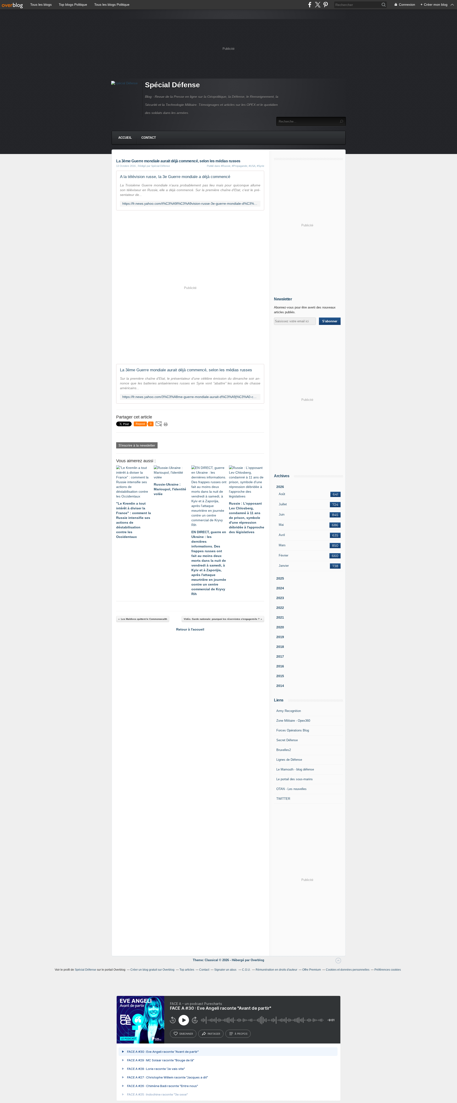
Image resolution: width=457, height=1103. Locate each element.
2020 (280, 627)
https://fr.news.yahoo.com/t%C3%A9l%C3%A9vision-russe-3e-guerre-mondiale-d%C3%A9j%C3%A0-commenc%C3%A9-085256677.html (190, 203)
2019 (280, 637)
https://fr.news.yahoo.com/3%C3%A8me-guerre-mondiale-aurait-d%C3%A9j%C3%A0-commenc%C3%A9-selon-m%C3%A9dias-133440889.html (190, 397)
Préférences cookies (387, 969)
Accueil (125, 137)
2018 (280, 647)
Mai (281, 525)
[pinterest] (325, 4)
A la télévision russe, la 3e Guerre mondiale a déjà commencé (175, 176)
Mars (282, 545)
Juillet (283, 504)
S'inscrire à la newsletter (137, 445)
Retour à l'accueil (190, 629)
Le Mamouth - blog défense (295, 769)
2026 (280, 487)
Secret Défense (287, 740)
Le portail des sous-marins (294, 779)
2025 (280, 578)
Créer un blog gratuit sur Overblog (152, 969)
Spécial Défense (172, 85)
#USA (252, 165)
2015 (280, 676)
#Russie (225, 165)
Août (282, 494)
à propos (241, 1033)
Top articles (186, 969)
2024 (280, 588)
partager (214, 1033)
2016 (280, 666)
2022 (280, 608)
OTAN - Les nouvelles (291, 789)
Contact (148, 137)
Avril (282, 535)
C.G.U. (246, 969)
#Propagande (239, 165)
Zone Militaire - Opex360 (293, 720)
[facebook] (310, 4)
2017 (280, 656)
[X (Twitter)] (318, 4)
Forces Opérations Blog (292, 730)
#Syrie (260, 165)
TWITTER (283, 798)
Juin (281, 514)
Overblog (257, 960)
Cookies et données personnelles (347, 969)
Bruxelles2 (283, 750)
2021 (280, 617)
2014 (280, 686)
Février (283, 555)
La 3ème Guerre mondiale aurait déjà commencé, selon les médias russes (186, 370)
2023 (280, 598)
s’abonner (186, 1033)
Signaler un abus (225, 969)
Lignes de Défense (289, 759)
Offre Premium (311, 969)
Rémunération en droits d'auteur (276, 969)
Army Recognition (288, 711)
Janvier (284, 565)
